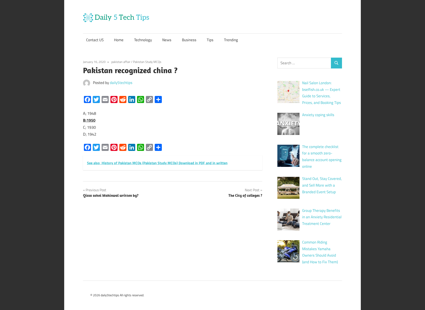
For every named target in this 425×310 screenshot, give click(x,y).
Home (119, 40)
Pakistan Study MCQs (147, 61)
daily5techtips (121, 83)
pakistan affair (120, 61)
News (166, 40)
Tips (210, 40)
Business (189, 40)
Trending (231, 40)
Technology (143, 40)
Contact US (95, 40)
